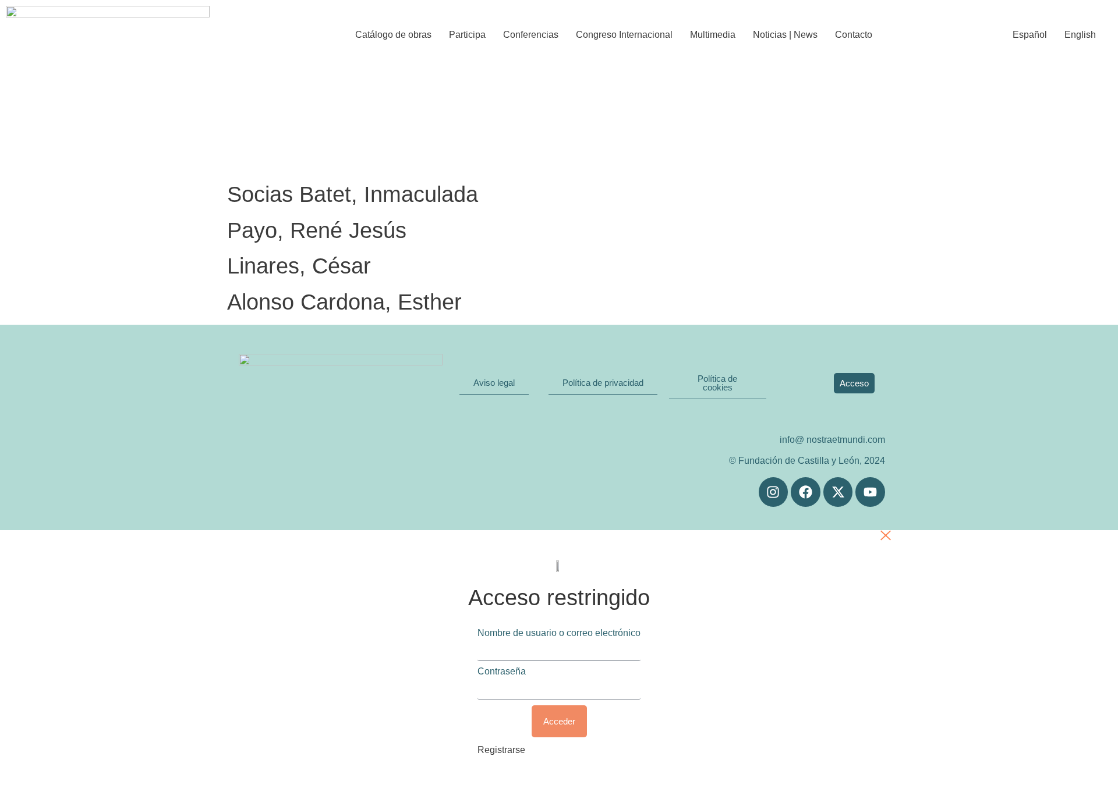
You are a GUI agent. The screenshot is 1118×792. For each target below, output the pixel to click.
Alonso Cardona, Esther (344, 302)
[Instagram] (773, 492)
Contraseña (501, 671)
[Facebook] (805, 492)
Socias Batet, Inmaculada (352, 194)
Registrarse (501, 750)
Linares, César (299, 266)
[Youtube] (870, 492)
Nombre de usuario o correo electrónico (559, 633)
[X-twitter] (838, 492)
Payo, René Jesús (316, 230)
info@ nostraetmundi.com (832, 440)
